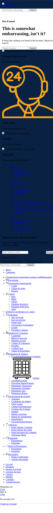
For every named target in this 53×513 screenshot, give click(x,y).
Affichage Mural (18, 435)
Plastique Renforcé (19, 304)
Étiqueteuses (16, 440)
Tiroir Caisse (17, 404)
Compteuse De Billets (21, 401)
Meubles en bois (18, 341)
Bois (13, 296)
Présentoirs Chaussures (21, 386)
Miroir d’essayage (19, 338)
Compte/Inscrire (13, 482)
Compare (10, 479)
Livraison (17, 195)
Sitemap (11, 165)
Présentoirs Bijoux (19, 393)
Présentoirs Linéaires (31, 356)
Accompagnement (21, 230)
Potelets (14, 411)
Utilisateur (12, 200)
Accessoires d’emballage (22, 325)
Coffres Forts (17, 348)
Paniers (14, 291)
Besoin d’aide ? (15, 182)
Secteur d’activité (21, 172)
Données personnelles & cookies (28, 202)
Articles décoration (19, 459)
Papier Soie (16, 322)
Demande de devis (21, 227)
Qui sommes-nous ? (22, 175)
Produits (17, 170)
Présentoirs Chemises (20, 388)
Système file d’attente (20, 409)
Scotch (14, 327)
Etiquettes (15, 443)
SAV (15, 225)
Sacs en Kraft (17, 317)
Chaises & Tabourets (20, 343)
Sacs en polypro (18, 320)
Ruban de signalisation (21, 417)
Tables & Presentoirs (20, 351)
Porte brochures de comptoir (23, 432)
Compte (16, 185)
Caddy (14, 286)
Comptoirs (16, 335)
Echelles (15, 346)
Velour (14, 301)
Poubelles (15, 451)
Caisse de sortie (18, 288)
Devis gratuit (19, 192)
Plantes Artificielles (19, 457)
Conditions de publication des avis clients (31, 205)
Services (11, 217)
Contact (16, 177)
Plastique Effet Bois (20, 307)
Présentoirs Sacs (18, 391)
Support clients (20, 222)
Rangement (16, 449)
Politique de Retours (22, 190)
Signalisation (17, 419)
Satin (13, 309)
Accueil (16, 167)
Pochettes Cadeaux (19, 330)
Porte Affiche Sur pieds (21, 430)
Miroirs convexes (19, 414)
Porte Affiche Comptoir (21, 427)
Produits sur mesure (22, 220)
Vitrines (36, 378)
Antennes (15, 399)
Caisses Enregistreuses (21, 406)
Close (2, 489)
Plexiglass (22, 381)
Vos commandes (20, 187)
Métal (13, 299)
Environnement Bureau (21, 422)
